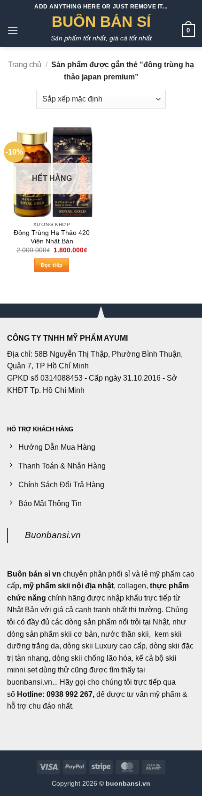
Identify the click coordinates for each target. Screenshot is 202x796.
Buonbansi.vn (53, 535)
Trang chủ (24, 65)
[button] (12, 30)
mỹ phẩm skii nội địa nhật (68, 586)
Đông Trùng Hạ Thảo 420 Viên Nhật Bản (52, 237)
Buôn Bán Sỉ (101, 21)
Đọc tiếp (52, 265)
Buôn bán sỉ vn (34, 574)
